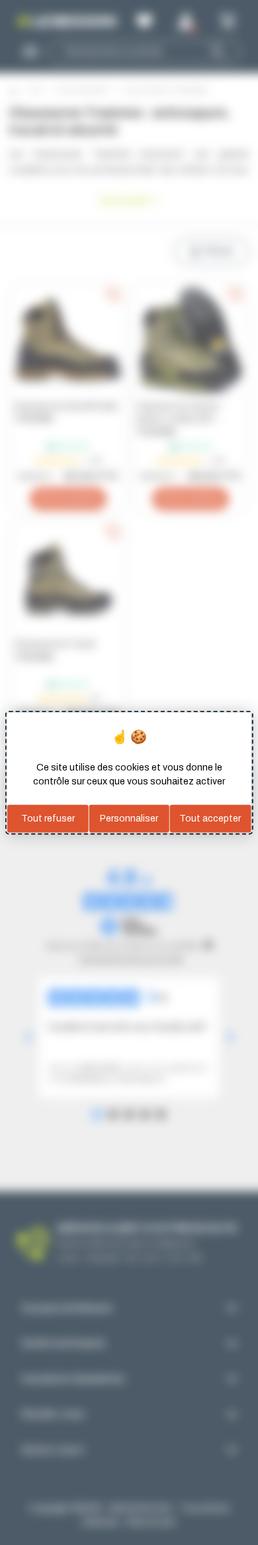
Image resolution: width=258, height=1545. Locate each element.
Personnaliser (129, 819)
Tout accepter (210, 819)
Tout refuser (48, 819)
